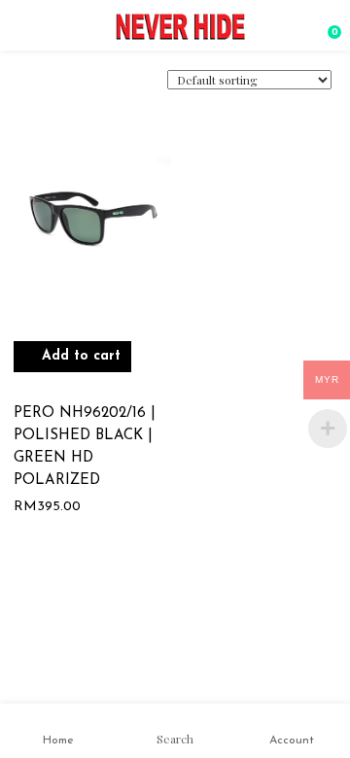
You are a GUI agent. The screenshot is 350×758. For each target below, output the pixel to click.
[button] (326, 24)
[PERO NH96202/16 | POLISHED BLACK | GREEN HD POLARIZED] (92, 230)
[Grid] (44, 88)
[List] (71, 87)
